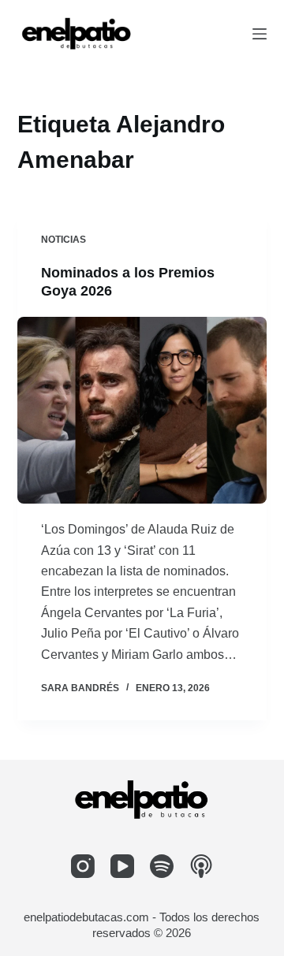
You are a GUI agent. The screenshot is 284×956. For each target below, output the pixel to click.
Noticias (63, 239)
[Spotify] (162, 866)
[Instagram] (83, 866)
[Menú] (259, 34)
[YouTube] (122, 866)
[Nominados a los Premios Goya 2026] (142, 410)
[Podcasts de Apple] (201, 866)
